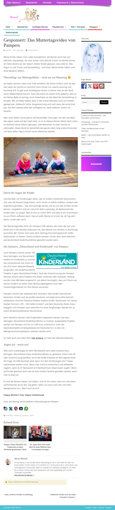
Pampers (25, 415)
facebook (88, 507)
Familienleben (33, 50)
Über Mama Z (13, 2)
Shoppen (93, 27)
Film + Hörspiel (78, 27)
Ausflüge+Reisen (40, 27)
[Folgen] (84, 86)
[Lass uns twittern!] (90, 86)
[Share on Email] (21, 409)
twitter (95, 507)
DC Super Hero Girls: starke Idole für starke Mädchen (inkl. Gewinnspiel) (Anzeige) (40, 447)
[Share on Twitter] (11, 409)
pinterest (101, 507)
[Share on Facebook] (6, 409)
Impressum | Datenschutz (70, 2)
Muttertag (17, 415)
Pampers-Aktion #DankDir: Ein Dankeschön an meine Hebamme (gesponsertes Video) (15, 447)
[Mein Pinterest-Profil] (95, 86)
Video (32, 415)
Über (8, 27)
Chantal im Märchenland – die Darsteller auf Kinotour (93, 116)
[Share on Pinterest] (16, 409)
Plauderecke (58, 27)
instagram (108, 507)
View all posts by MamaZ (24, 475)
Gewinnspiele (12, 32)
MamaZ (8, 50)
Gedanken (9, 415)
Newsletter (32, 2)
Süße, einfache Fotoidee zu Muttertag (18, 494)
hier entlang (37, 338)
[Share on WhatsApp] (26, 409)
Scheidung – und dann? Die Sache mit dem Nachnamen (95, 123)
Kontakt (47, 2)
